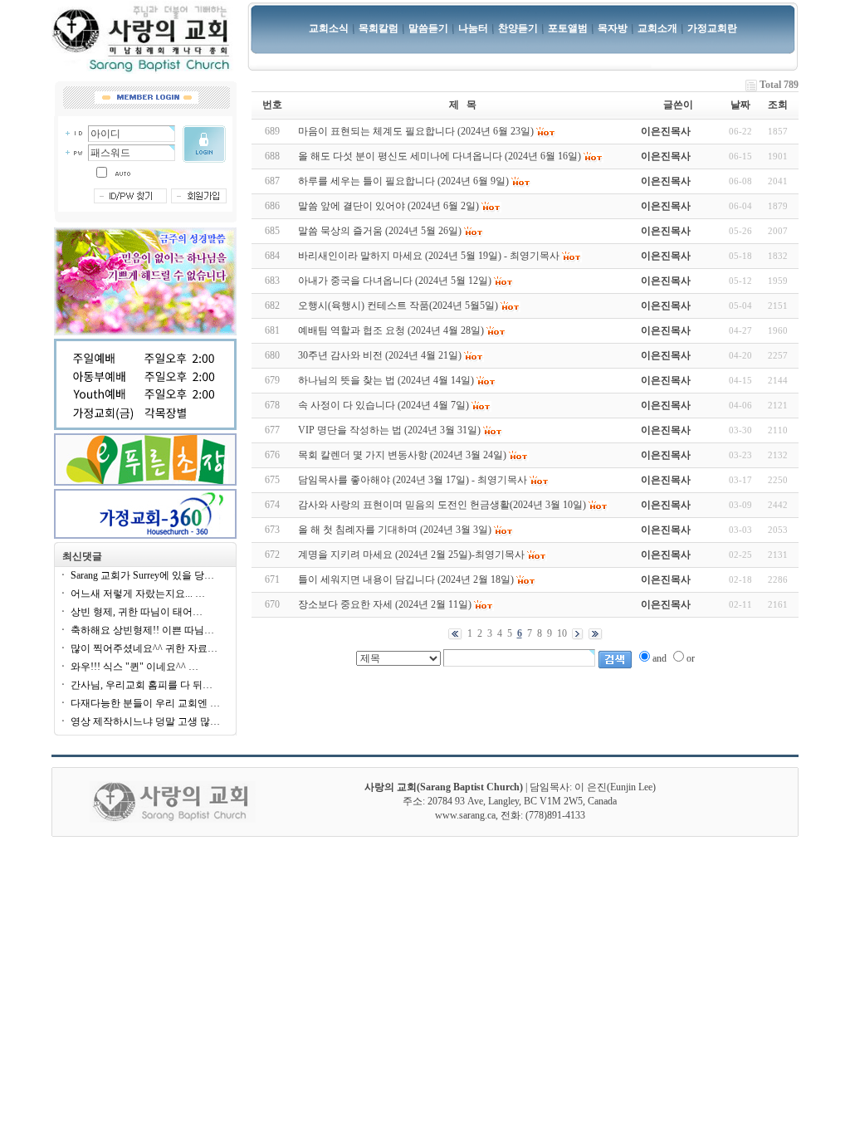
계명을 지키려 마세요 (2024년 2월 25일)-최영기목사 (411, 554)
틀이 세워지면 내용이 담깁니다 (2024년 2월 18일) (406, 579)
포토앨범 (568, 28)
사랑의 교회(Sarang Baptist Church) (443, 787)
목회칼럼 (378, 28)
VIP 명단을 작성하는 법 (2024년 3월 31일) (389, 430)
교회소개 (657, 28)
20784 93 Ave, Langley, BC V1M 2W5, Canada (522, 801)
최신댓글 (82, 556)
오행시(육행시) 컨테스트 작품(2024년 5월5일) (398, 305)
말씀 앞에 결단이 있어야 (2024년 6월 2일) (388, 206)
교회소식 (329, 28)
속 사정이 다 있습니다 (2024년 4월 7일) (383, 405)
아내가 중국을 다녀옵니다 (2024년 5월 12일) (394, 280)
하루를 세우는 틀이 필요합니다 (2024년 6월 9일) (403, 181)
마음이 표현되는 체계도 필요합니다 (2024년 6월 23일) (416, 131)
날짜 (740, 104)
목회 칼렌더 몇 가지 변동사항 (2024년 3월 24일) (402, 455)
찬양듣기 (518, 28)
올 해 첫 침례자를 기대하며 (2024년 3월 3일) (394, 529)
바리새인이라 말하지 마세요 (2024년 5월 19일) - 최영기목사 (428, 256)
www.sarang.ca (465, 815)
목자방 (613, 28)
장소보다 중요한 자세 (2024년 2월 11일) (384, 604)
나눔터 (473, 28)
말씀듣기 (428, 28)
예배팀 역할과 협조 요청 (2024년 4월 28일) (391, 330)
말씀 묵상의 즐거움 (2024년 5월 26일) (380, 231)
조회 (778, 104)
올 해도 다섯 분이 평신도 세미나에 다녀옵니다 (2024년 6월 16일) (439, 156)
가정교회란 (712, 28)
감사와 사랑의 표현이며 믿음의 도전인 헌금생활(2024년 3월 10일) (442, 505)
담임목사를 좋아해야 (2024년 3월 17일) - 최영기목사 (412, 480)
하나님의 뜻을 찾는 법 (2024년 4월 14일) (386, 380)
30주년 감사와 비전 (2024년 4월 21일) (380, 355)
